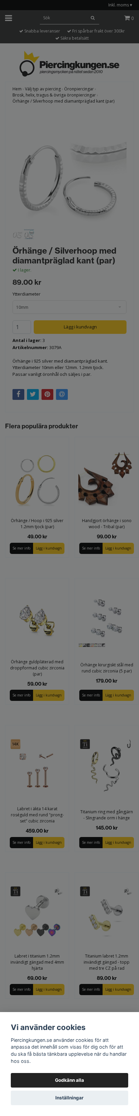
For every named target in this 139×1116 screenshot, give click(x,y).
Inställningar (69, 1097)
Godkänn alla (69, 1080)
